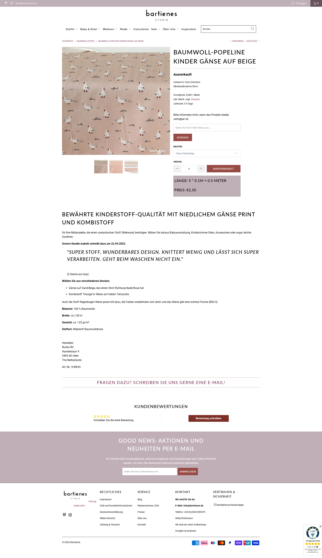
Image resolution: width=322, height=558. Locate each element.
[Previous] (68, 101)
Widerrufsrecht (107, 518)
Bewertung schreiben (208, 418)
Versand (195, 99)
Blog (140, 499)
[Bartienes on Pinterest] (6, 3)
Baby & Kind (89, 29)
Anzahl (177, 161)
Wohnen (109, 29)
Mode (124, 29)
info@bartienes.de (26, 3)
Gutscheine (141, 29)
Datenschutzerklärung (111, 512)
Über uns (142, 518)
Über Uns (169, 29)
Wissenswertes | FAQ (148, 505)
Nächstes (252, 41)
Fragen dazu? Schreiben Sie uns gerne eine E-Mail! (161, 382)
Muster (177, 146)
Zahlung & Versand (110, 524)
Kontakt (142, 524)
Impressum (106, 499)
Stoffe (70, 29)
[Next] (164, 101)
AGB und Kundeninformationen (116, 505)
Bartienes (75, 542)
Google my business (185, 530)
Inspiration (188, 29)
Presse (141, 512)
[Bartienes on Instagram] (11, 3)
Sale (154, 29)
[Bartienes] (161, 15)
